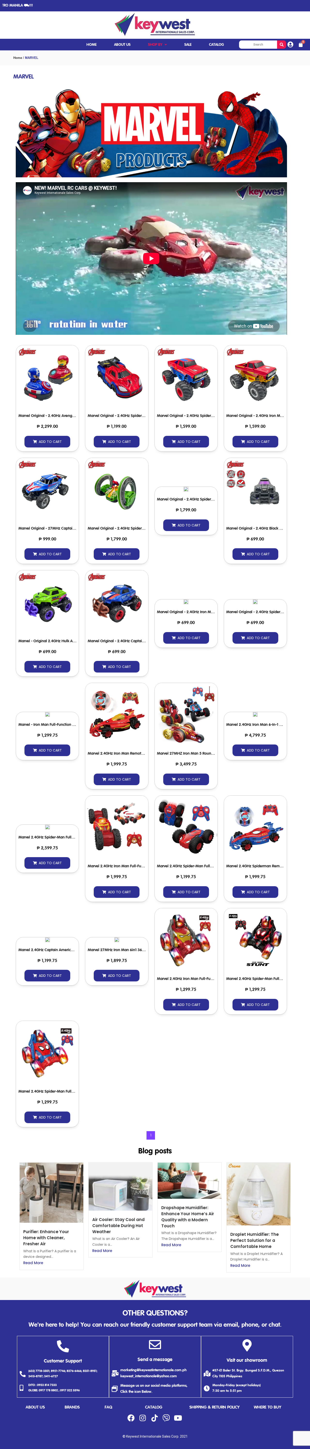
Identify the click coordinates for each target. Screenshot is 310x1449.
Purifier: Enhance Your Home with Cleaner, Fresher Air (46, 1238)
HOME (91, 45)
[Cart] (300, 44)
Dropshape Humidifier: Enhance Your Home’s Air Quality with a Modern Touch (187, 1217)
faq (108, 1407)
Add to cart (50, 441)
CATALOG (216, 45)
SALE (188, 45)
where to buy (267, 1407)
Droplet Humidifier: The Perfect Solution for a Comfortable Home (254, 1240)
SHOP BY (155, 45)
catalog (153, 1407)
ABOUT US (122, 45)
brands (72, 1407)
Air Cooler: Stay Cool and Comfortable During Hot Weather (118, 1226)
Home (17, 58)
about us (35, 1407)
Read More (33, 1262)
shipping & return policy (214, 1407)
